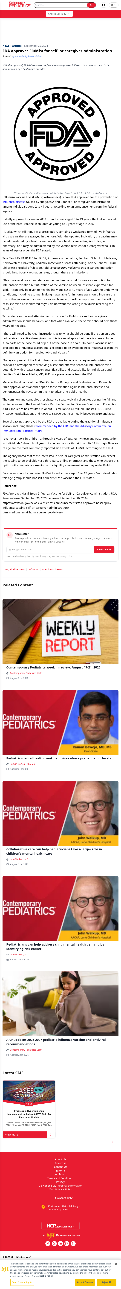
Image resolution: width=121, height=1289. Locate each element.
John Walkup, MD (19, 859)
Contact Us (60, 1167)
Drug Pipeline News (14, 569)
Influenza (33, 569)
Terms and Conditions (60, 1178)
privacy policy (66, 556)
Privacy (60, 1182)
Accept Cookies (85, 1282)
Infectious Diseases (52, 569)
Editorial (61, 1170)
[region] (60, 1274)
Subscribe (102, 549)
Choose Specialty (57, 13)
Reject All (107, 1282)
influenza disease (14, 202)
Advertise (60, 1163)
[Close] (115, 1264)
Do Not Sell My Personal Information (60, 1185)
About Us (60, 1159)
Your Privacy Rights (60, 1189)
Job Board (60, 1174)
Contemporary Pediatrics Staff (26, 672)
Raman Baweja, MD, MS (22, 763)
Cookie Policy (46, 1276)
